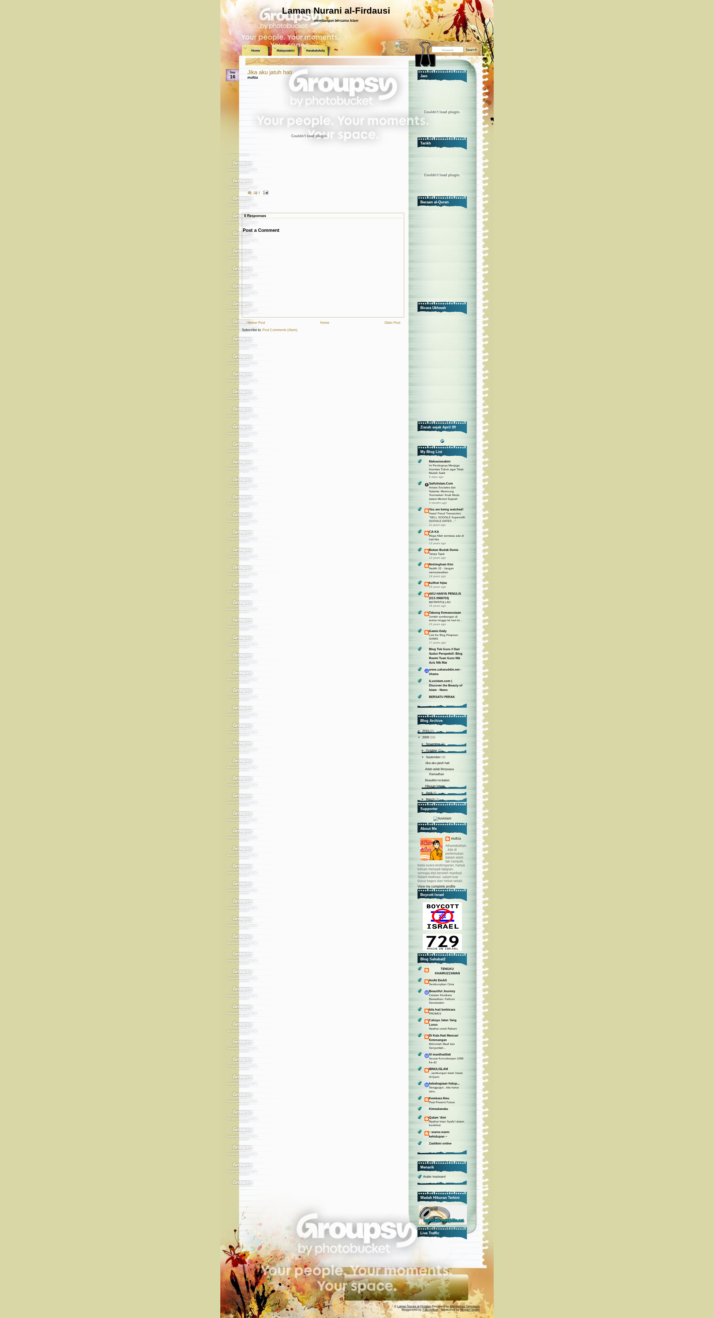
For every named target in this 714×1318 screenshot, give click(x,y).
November (433, 744)
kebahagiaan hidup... (444, 1083)
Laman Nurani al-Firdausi (336, 11)
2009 (426, 737)
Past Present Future (442, 1102)
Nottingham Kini (441, 564)
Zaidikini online (440, 1143)
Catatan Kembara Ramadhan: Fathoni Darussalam (442, 999)
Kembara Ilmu (439, 1098)
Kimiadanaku (438, 1108)
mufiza (456, 838)
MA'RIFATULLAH (439, 602)
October (432, 750)
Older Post (392, 323)
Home (255, 50)
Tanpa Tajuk (437, 553)
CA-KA (434, 531)
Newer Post (256, 323)
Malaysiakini (286, 50)
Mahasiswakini (439, 461)
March (430, 799)
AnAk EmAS (438, 980)
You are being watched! (446, 509)
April (429, 792)
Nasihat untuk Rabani (443, 1028)
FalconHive (430, 1309)
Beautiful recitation (437, 780)
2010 (426, 731)
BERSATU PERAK (442, 696)
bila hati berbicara (442, 1009)
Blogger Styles (470, 1309)
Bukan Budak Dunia (443, 549)
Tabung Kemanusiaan (445, 612)
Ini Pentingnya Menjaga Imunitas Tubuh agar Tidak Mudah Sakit (446, 469)
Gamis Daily (438, 631)
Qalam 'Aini (437, 1117)
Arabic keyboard (434, 1176)
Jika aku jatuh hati (269, 72)
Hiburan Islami (434, 786)
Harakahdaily (315, 50)
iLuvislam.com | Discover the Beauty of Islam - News (445, 685)
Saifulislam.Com (441, 483)
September (434, 757)
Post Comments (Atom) (279, 330)
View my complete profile (436, 886)
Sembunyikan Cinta (441, 984)
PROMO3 (435, 1013)
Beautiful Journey (442, 991)
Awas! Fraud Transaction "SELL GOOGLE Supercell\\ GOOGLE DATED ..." (447, 517)
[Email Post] (265, 192)
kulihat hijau (438, 582)
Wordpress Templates (465, 1306)
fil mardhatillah (440, 1054)
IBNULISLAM (438, 1069)
